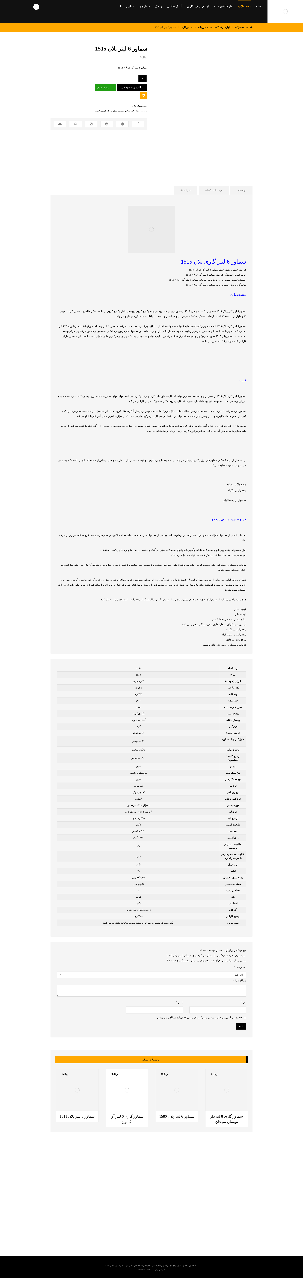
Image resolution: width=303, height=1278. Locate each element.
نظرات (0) (186, 190)
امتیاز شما (240, 967)
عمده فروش (112, 111)
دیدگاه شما (239, 980)
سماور (121, 111)
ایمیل (179, 1002)
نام (243, 1002)
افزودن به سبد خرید (130, 87)
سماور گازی (137, 106)
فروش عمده (100, 111)
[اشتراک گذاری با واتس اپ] (75, 124)
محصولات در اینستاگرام (234, 634)
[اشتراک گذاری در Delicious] (91, 124)
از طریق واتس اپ (79, 584)
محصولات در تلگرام (236, 629)
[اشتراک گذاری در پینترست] (122, 124)
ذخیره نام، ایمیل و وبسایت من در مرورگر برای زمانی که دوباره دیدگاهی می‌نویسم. (199, 1017)
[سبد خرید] (7, 6)
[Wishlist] (18, 6)
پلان (127, 111)
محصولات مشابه (236, 484)
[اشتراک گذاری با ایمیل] (60, 124)
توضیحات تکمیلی (214, 190)
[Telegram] (160, 1225)
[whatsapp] (153, 1225)
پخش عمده (134, 111)
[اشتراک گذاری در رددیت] (107, 124)
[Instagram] (141, 1225)
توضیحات (241, 190)
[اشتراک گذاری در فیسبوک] (138, 124)
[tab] (241, 190)
